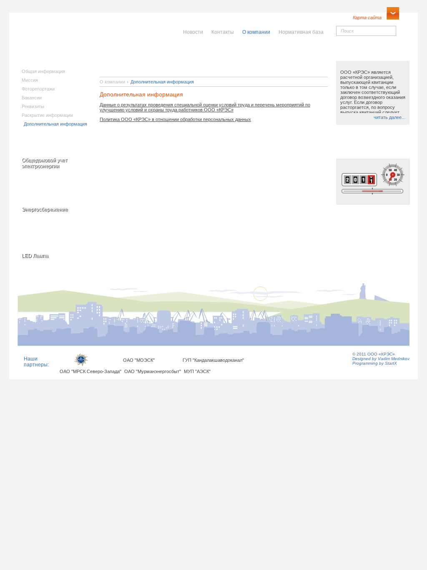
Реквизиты (33, 106)
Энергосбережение (45, 209)
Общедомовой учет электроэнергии (45, 163)
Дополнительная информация (55, 123)
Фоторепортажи (38, 88)
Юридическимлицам (306, 55)
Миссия (30, 80)
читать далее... (389, 117)
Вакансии (32, 97)
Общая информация (43, 71)
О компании (112, 81)
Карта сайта (367, 17)
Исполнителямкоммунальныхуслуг (150, 58)
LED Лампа (35, 256)
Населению (231, 53)
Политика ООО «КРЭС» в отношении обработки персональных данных (175, 119)
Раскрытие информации (47, 115)
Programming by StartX (374, 363)
